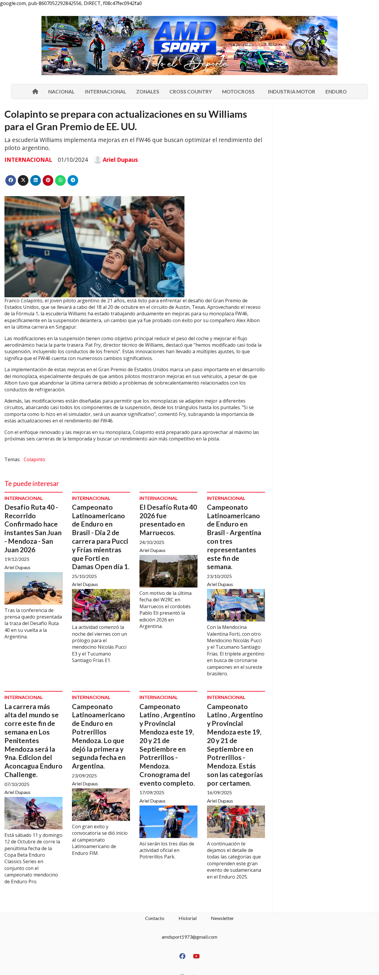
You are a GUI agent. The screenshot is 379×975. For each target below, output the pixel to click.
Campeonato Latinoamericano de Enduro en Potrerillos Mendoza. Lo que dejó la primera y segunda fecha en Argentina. (99, 736)
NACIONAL (61, 91)
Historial (188, 918)
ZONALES (147, 91)
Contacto (154, 918)
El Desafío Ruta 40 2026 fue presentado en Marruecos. (168, 520)
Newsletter (222, 918)
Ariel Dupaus (120, 159)
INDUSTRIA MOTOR (291, 91)
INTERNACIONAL (105, 91)
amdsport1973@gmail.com (189, 937)
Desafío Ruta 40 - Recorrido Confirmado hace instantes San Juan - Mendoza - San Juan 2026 (33, 528)
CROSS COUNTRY (190, 91)
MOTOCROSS (238, 91)
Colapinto (34, 459)
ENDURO (336, 91)
